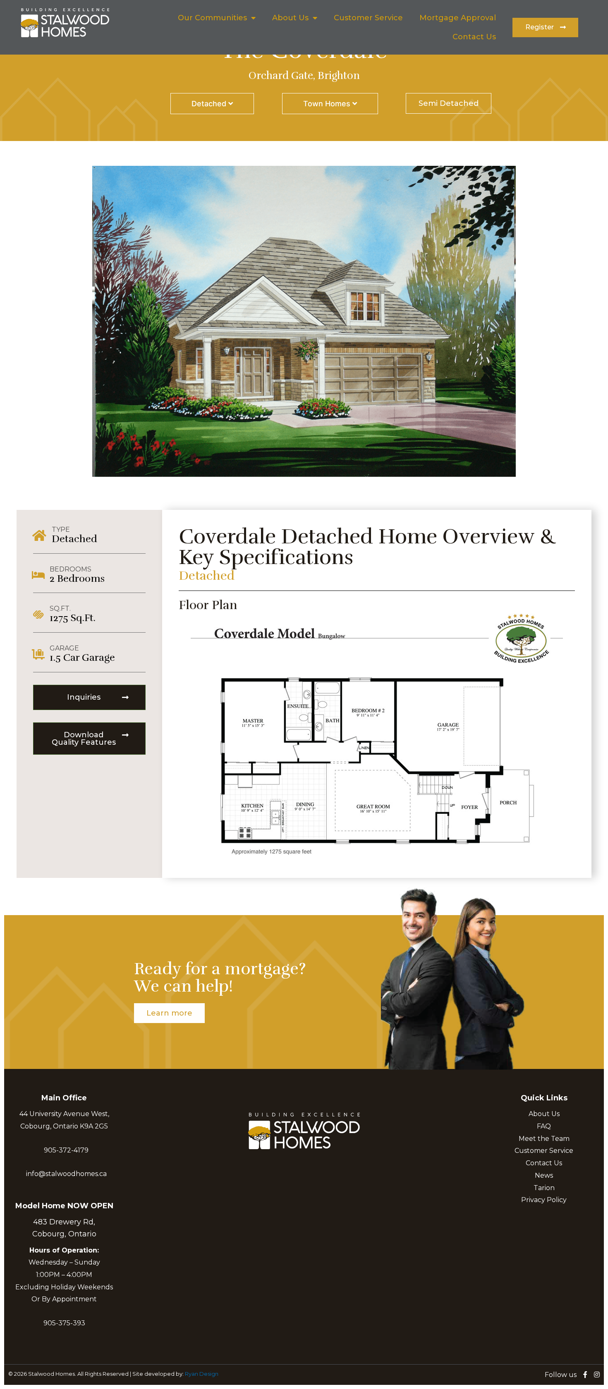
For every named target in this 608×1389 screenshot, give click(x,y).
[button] (545, 27)
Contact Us (474, 36)
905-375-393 (64, 1323)
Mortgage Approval (457, 17)
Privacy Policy (544, 1200)
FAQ (544, 1126)
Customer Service (368, 17)
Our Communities (212, 17)
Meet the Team (544, 1139)
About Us (290, 17)
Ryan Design (201, 1373)
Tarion (544, 1188)
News (544, 1175)
